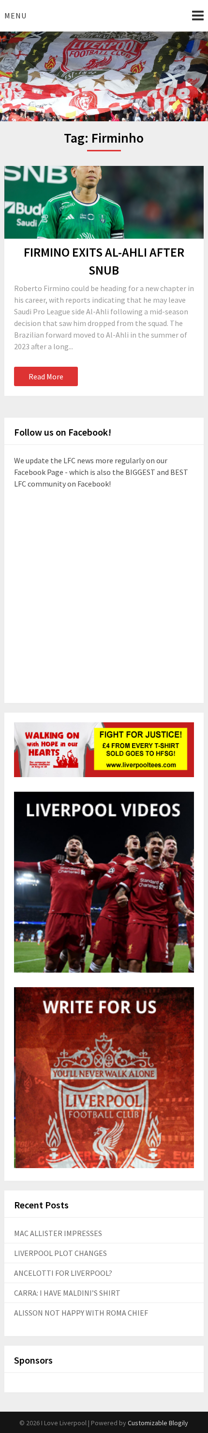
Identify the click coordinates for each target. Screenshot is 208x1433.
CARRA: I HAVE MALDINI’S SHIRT (67, 1293)
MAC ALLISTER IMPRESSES (58, 1233)
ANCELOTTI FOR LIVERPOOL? (63, 1273)
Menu (15, 15)
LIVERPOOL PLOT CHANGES (60, 1253)
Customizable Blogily (158, 1422)
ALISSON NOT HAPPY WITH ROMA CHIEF (81, 1313)
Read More (46, 376)
